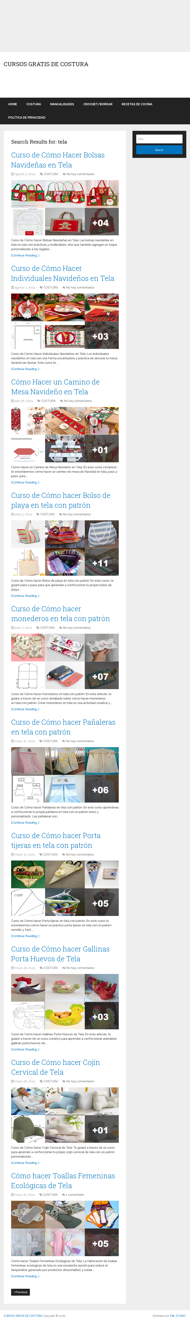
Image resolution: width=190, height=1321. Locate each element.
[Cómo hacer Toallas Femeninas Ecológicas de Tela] (65, 1228)
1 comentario (75, 1194)
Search (159, 149)
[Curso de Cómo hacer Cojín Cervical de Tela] (65, 1115)
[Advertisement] (95, 26)
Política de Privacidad (26, 117)
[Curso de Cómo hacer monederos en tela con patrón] (65, 661)
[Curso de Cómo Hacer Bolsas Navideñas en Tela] (65, 208)
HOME (12, 104)
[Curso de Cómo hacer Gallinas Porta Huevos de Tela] (65, 1001)
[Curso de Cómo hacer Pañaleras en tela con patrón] (65, 775)
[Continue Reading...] (25, 255)
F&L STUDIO (178, 1315)
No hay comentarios (80, 174)
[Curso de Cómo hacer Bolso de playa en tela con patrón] (65, 548)
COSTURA (33, 104)
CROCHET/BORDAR (97, 104)
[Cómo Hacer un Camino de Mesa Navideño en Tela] (65, 434)
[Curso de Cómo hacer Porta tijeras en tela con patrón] (65, 888)
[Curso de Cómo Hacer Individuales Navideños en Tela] (65, 321)
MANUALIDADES (62, 104)
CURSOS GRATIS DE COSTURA (46, 64)
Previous (21, 1292)
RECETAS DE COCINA (137, 104)
